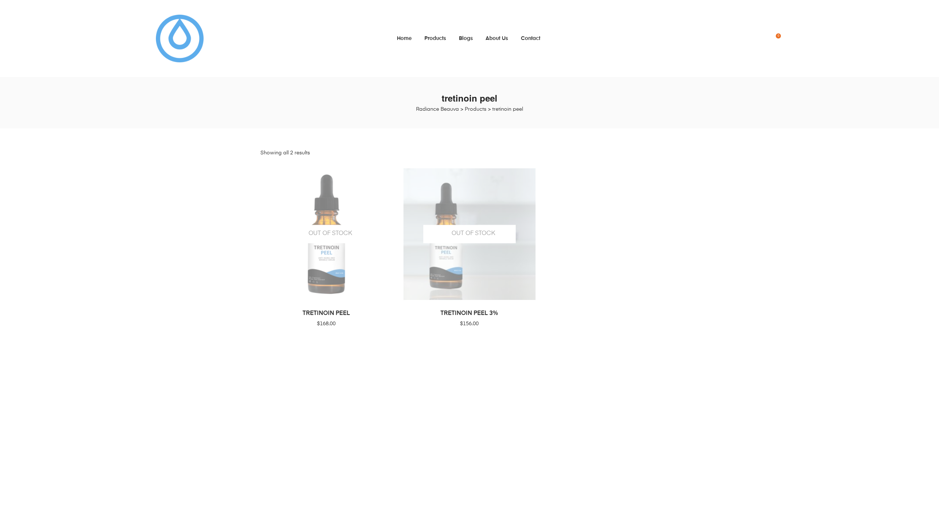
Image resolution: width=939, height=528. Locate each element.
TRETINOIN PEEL (326, 313)
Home (404, 38)
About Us (497, 38)
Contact (530, 38)
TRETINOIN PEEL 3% (469, 313)
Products (435, 38)
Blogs (466, 38)
